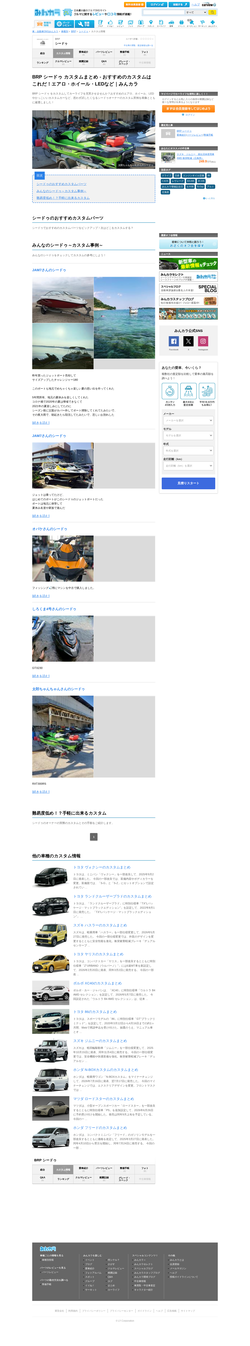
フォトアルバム (93, 1272)
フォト (144, 53)
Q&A (104, 62)
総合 (42, 53)
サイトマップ (188, 1310)
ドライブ (166, 175)
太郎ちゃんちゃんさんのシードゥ (58, 689)
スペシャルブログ (143, 1268)
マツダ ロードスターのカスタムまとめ (103, 1099)
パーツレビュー (104, 53)
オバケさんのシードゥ (49, 529)
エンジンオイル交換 (193, 175)
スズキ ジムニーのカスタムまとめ (100, 1041)
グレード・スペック (124, 62)
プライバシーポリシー (93, 1310)
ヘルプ (196, 4)
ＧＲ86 (190, 186)
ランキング (42, 62)
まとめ (111, 1285)
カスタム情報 (63, 53)
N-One (200, 186)
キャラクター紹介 (143, 1289)
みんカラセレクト (143, 1264)
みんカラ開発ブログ (144, 1277)
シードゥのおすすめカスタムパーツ (62, 184)
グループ (90, 1281)
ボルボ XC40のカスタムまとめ (97, 983)
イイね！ (90, 1285)
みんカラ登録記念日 (172, 186)
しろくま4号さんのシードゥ (54, 609)
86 (209, 175)
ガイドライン (145, 1310)
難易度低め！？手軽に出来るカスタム (63, 198)
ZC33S (201, 181)
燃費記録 (83, 62)
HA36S (190, 181)
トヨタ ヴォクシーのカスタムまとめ (101, 867)
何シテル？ (114, 1260)
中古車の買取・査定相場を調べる (138, 45)
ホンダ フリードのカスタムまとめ (100, 1128)
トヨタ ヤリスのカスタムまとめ (98, 954)
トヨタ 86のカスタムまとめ (95, 1012)
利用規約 (73, 1310)
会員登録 (174, 1264)
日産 (177, 175)
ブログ (88, 1264)
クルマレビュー (63, 62)
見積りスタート (188, 483)
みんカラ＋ (140, 1260)
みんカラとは (177, 1260)
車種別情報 (48, 1260)
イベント (90, 1260)
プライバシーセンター (121, 1310)
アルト (210, 186)
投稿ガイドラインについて (184, 1277)
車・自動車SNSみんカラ (45, 31)
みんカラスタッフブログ (147, 1272)
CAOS (165, 181)
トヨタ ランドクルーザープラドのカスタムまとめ (112, 896)
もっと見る (210, 198)
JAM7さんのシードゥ (49, 270)
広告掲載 (172, 1310)
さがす (111, 1264)
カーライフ (114, 1289)
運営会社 (59, 1310)
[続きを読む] (40, 422)
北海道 (165, 192)
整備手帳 (124, 53)
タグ (110, 1281)
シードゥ (83, 31)
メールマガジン (178, 1268)
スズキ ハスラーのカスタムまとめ (100, 925)
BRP (73, 31)
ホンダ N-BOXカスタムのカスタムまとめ (105, 1070)
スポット (90, 1277)
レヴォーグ (178, 181)
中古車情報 (140, 1281)
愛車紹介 (83, 53)
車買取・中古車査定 (144, 1285)
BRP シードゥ (184, 131)
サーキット (91, 1289)
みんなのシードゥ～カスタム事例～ (62, 191)
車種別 (64, 31)
